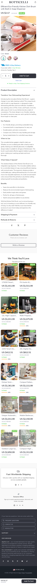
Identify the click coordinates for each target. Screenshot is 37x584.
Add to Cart (29, 581)
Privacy (23, 572)
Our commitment (7, 549)
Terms (19, 572)
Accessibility (29, 572)
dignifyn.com (5, 541)
